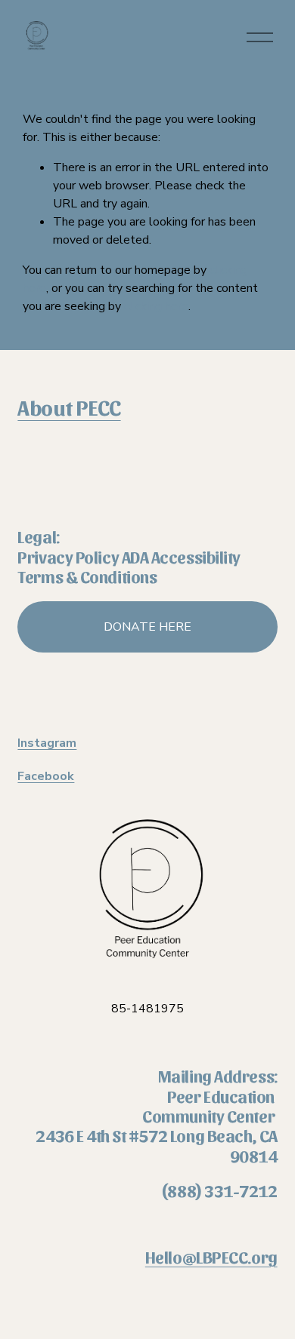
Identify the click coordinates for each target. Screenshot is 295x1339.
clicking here (156, 306)
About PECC (68, 406)
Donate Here (147, 627)
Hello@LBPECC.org (211, 1257)
